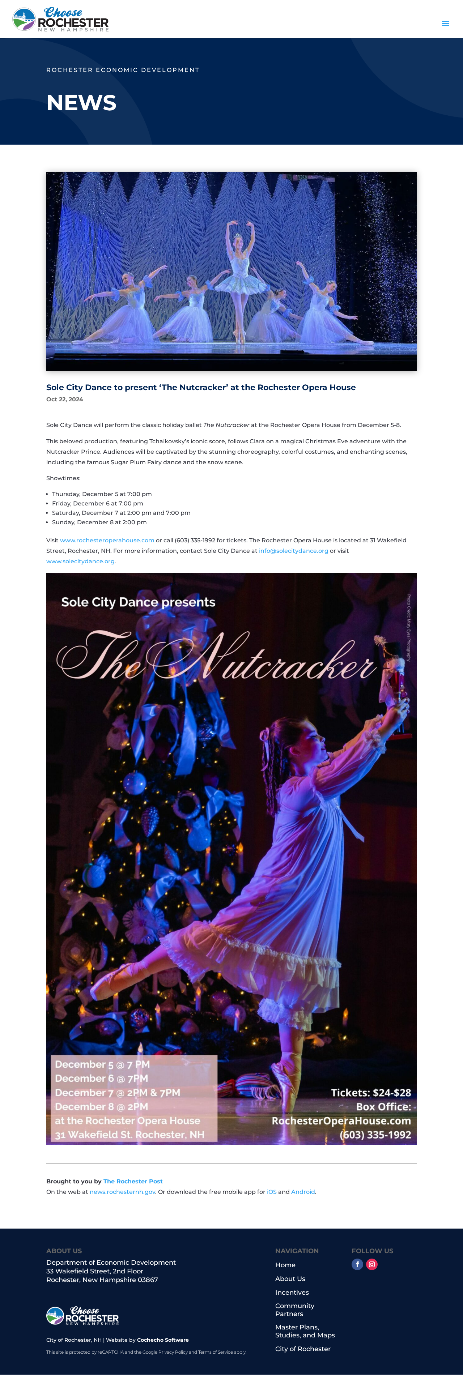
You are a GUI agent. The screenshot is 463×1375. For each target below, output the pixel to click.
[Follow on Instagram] (372, 1264)
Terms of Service (215, 1352)
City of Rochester (303, 1349)
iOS (272, 1191)
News (81, 102)
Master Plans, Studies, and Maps (305, 1331)
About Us (290, 1279)
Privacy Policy (173, 1352)
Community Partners (294, 1310)
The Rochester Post (133, 1181)
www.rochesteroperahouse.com (107, 540)
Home (285, 1265)
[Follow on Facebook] (357, 1264)
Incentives (292, 1293)
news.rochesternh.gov (122, 1191)
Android (303, 1191)
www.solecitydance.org (80, 561)
